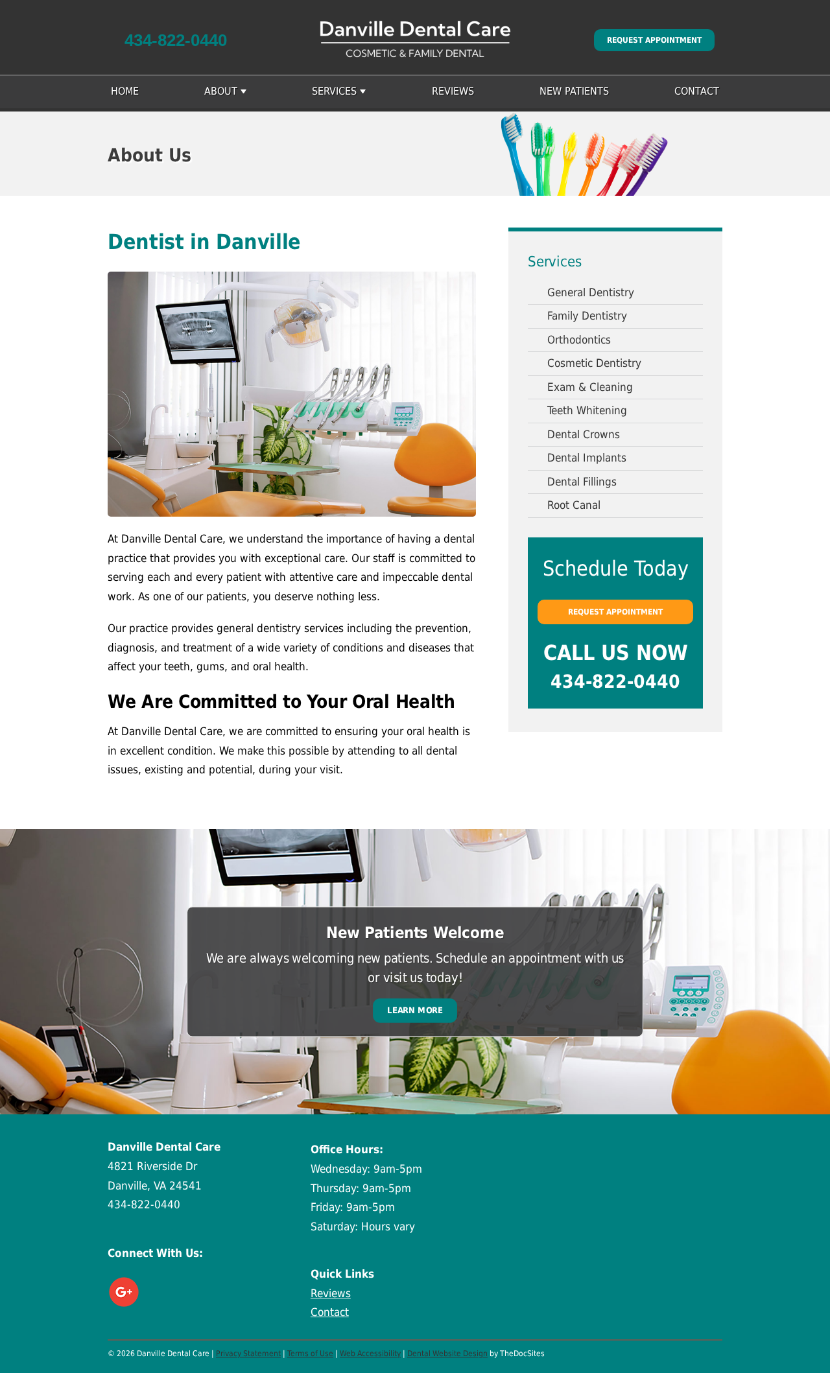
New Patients (574, 91)
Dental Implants (586, 457)
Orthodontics (579, 339)
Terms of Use (310, 1353)
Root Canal (573, 505)
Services (334, 91)
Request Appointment (654, 40)
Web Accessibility (370, 1353)
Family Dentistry (587, 315)
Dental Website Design (447, 1353)
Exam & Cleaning (590, 387)
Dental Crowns (583, 434)
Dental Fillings (582, 481)
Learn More (415, 1010)
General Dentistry (590, 292)
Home (125, 91)
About (220, 91)
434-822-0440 (175, 40)
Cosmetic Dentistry (594, 363)
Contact (696, 91)
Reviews (453, 91)
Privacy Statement (248, 1353)
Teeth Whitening (587, 410)
